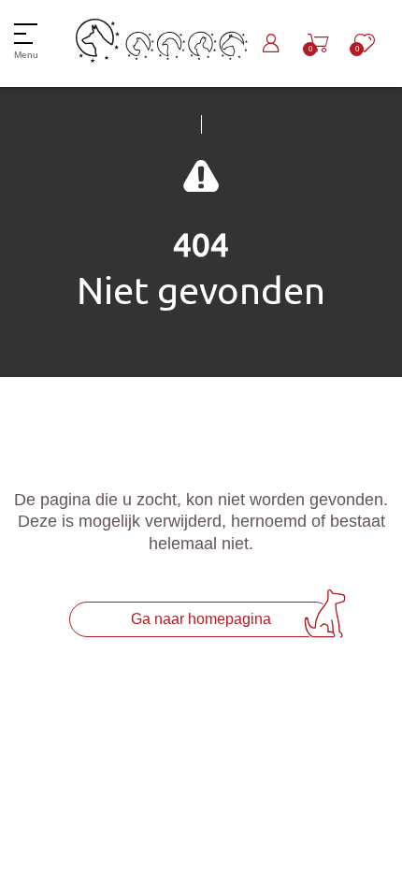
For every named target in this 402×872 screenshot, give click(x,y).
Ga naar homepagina (201, 619)
